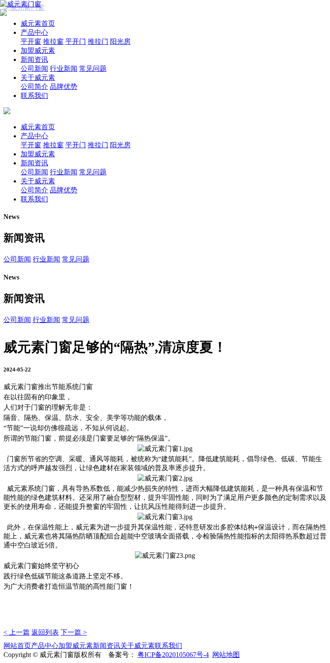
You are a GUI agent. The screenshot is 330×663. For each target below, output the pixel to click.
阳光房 (120, 41)
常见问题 (93, 68)
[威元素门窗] (20, 4)
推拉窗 (53, 41)
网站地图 (226, 654)
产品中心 (34, 32)
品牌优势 (63, 86)
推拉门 (98, 41)
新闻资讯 (34, 59)
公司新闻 (34, 68)
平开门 (75, 41)
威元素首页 (38, 23)
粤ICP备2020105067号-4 (173, 654)
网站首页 (17, 645)
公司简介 (34, 86)
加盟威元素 (38, 50)
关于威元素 (38, 77)
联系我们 (34, 95)
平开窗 (31, 41)
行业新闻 (63, 68)
